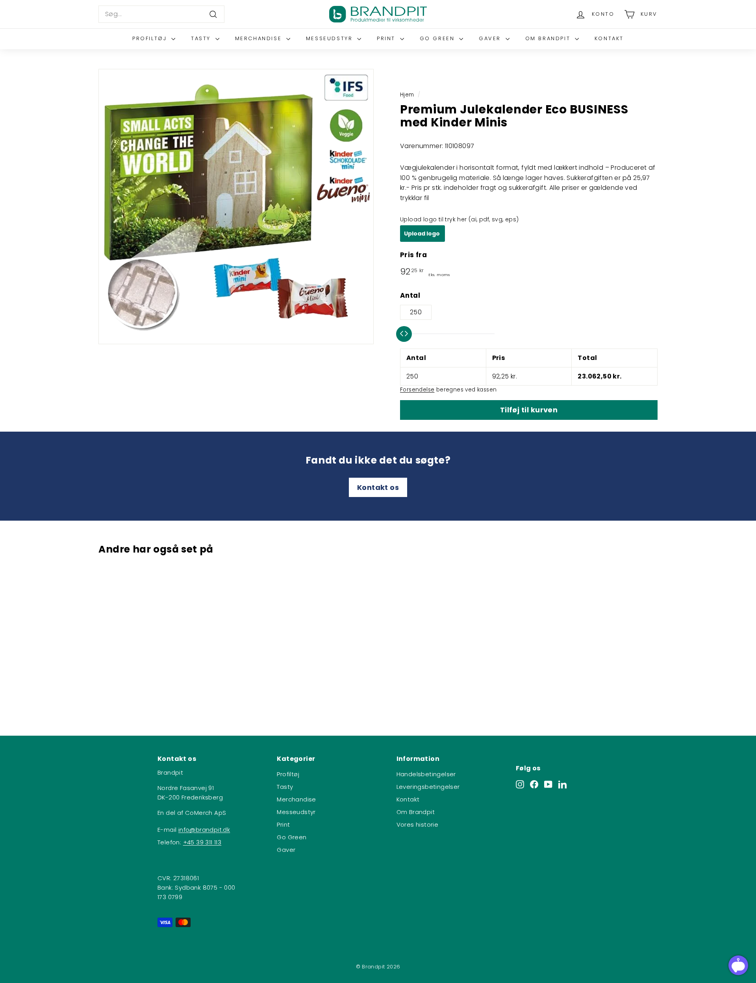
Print (387, 38)
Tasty (202, 38)
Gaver (491, 38)
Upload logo (422, 233)
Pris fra (413, 255)
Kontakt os (378, 487)
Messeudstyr (330, 38)
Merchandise (259, 38)
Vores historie (418, 824)
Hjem (407, 94)
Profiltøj (150, 38)
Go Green (438, 38)
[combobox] (161, 14)
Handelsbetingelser (426, 774)
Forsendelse (417, 389)
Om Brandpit (549, 38)
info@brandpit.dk (204, 829)
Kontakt (609, 38)
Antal (410, 295)
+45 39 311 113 (202, 842)
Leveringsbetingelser (428, 787)
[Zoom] (236, 206)
